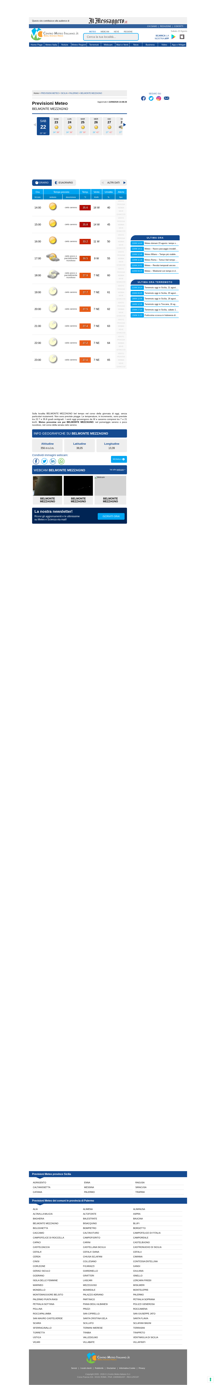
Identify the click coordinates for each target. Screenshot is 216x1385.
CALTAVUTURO (91, 1233)
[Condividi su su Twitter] (44, 461)
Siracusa (140, 1187)
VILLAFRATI (139, 1342)
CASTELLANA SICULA (94, 1247)
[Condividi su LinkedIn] (53, 461)
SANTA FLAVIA (140, 1318)
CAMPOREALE (140, 1237)
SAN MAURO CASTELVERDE (48, 1318)
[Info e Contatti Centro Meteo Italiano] (166, 98)
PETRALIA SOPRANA (144, 1299)
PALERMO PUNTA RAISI (45, 1299)
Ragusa (140, 1182)
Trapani (140, 1192)
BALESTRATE (90, 1218)
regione (128, 32)
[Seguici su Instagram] (159, 98)
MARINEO (38, 1285)
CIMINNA (137, 1256)
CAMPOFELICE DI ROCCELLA (48, 1237)
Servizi (74, 1368)
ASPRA (136, 1214)
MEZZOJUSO (90, 1285)
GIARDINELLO (90, 1271)
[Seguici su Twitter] (151, 98)
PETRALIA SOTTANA (43, 1304)
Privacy (142, 1368)
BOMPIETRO (89, 1228)
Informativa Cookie (127, 1368)
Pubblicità (99, 1368)
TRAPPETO (139, 1332)
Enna (87, 1182)
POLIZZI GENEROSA (144, 1304)
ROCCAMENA (140, 1309)
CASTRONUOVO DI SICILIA (147, 1247)
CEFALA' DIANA (91, 1252)
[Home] (54, 40)
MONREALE (89, 1290)
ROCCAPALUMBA (42, 1313)
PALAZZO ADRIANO (93, 1294)
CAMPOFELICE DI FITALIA (146, 1233)
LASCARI (87, 1280)
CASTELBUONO (141, 1242)
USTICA (37, 1337)
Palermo (89, 1192)
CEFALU (137, 1252)
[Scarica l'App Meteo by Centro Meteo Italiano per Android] (173, 36)
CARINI (86, 1242)
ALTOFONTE (89, 1214)
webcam (105, 32)
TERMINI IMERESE (93, 1328)
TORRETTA (39, 1332)
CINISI (36, 1261)
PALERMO (138, 1294)
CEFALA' (37, 1252)
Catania (37, 1192)
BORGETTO (139, 1228)
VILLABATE (89, 1342)
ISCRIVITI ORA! (111, 516)
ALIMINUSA (139, 1209)
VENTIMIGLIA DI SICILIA (145, 1337)
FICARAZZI (89, 1266)
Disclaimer (111, 1368)
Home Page (37, 44)
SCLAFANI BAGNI (142, 1323)
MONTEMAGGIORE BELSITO (48, 1294)
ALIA (35, 1209)
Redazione (165, 26)
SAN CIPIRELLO (91, 1313)
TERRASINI (139, 1328)
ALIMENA (88, 1209)
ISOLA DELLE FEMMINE (45, 1280)
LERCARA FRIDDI (142, 1280)
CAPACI (37, 1242)
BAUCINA (138, 1218)
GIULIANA (138, 1271)
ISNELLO (137, 1275)
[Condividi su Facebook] (36, 461)
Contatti (178, 26)
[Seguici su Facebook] (144, 98)
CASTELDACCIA (41, 1247)
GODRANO (38, 1275)
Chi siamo (152, 26)
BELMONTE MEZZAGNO (45, 1223)
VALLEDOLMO (90, 1337)
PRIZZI (86, 1309)
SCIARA (37, 1323)
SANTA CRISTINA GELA (95, 1318)
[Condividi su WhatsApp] (61, 461)
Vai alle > (117, 470)
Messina (89, 1187)
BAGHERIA (38, 1218)
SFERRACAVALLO (42, 1328)
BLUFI (136, 1223)
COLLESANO (89, 1261)
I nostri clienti (86, 1368)
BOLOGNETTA (40, 1228)
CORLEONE (39, 1266)
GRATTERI (88, 1275)
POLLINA (37, 1309)
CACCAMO (38, 1233)
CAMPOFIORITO (91, 1237)
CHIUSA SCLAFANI (92, 1256)
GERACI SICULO (41, 1271)
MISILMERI (139, 1285)
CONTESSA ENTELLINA (145, 1261)
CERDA (36, 1256)
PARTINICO (89, 1299)
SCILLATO (88, 1323)
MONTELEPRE (140, 1290)
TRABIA (87, 1332)
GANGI (136, 1266)
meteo (92, 32)
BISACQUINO (90, 1223)
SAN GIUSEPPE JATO (144, 1313)
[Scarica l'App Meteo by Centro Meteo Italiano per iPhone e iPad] (182, 36)
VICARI (36, 1342)
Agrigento (39, 1182)
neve (116, 32)
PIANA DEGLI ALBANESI (95, 1304)
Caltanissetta (41, 1187)
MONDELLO (39, 1290)
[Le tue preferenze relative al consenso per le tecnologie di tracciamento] (210, 1379)
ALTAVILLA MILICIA (42, 1214)
